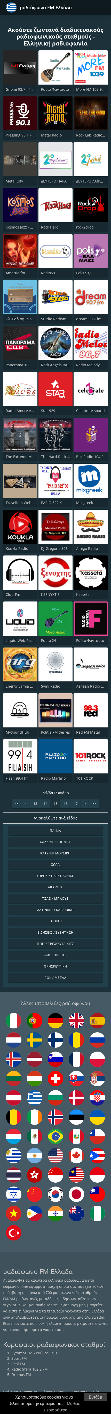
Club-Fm (13, 594)
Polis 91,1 (84, 272)
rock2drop (85, 227)
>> (94, 803)
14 (45, 803)
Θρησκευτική (55, 966)
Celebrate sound (90, 410)
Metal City (14, 181)
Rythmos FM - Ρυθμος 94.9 (34, 1353)
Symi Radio (50, 686)
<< (17, 803)
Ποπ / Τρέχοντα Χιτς (55, 944)
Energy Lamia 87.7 (21, 686)
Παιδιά (55, 830)
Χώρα (55, 864)
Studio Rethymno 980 (59, 318)
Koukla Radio (17, 548)
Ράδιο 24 (48, 640)
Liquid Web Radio (21, 640)
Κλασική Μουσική (55, 853)
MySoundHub (17, 732)
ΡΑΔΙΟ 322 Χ (51, 502)
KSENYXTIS (50, 594)
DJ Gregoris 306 (54, 548)
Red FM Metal (88, 732)
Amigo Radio (87, 548)
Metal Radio (51, 135)
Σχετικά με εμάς (86, 1391)
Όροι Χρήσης (55, 1391)
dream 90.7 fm (88, 318)
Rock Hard (50, 227)
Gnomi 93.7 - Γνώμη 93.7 (27, 89)
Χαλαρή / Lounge (55, 842)
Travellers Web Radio (24, 502)
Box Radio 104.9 (90, 456)
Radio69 (48, 272)
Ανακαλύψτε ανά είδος (55, 817)
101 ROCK (84, 778)
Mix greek (84, 502)
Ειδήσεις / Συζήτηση (55, 932)
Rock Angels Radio (57, 364)
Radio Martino (53, 778)
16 (65, 803)
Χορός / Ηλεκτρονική (55, 876)
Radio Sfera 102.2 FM (29, 1369)
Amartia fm (15, 272)
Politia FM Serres (55, 732)
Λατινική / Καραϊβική (55, 910)
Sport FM (19, 1358)
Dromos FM (21, 1374)
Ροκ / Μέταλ (55, 977)
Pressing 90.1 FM (20, 135)
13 (35, 803)
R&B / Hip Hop (55, 955)
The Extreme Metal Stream (29, 456)
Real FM (18, 1363)
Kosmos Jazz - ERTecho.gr (28, 227)
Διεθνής (55, 887)
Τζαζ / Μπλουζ (55, 898)
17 (75, 803)
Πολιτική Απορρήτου (20, 1391)
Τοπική (55, 921)
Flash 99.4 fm (17, 778)
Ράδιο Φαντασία (55, 89)
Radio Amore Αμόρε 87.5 (27, 410)
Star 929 (48, 410)
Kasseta (83, 594)
